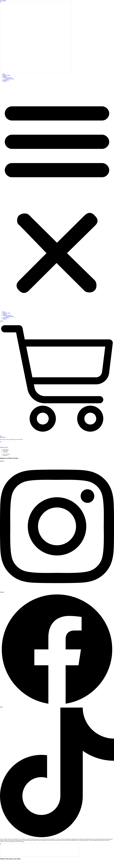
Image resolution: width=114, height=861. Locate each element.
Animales (5, 76)
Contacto (4, 81)
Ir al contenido (3, 0)
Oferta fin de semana (9, 78)
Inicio (4, 74)
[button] (57, 196)
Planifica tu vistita (6, 75)
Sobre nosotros (6, 79)
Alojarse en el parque (7, 77)
